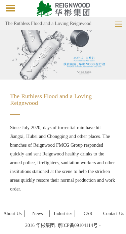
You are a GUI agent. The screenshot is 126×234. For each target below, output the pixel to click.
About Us (12, 213)
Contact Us (113, 213)
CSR (88, 213)
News (37, 213)
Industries (63, 213)
